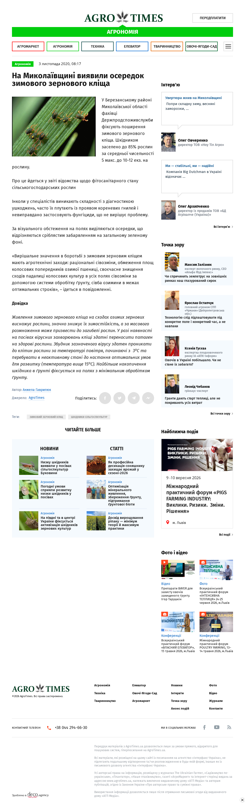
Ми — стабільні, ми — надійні (189, 166)
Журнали (216, 701)
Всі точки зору (220, 413)
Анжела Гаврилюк (37, 390)
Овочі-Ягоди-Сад (202, 46)
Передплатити (213, 18)
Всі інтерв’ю (222, 226)
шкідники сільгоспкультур (89, 417)
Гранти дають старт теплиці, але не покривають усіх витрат (192, 400)
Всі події (224, 534)
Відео (213, 693)
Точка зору (179, 701)
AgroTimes (37, 398)
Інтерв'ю (177, 693)
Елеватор (132, 46)
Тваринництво (167, 46)
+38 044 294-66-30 (71, 727)
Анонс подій (180, 708)
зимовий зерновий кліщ (46, 417)
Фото (213, 685)
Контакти (216, 708)
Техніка (97, 46)
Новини (177, 685)
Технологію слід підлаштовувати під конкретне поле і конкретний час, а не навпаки (195, 322)
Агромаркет (28, 46)
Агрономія (62, 46)
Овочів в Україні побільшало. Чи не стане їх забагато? (193, 362)
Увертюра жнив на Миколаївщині (193, 98)
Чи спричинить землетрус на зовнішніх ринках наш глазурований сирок (196, 278)
